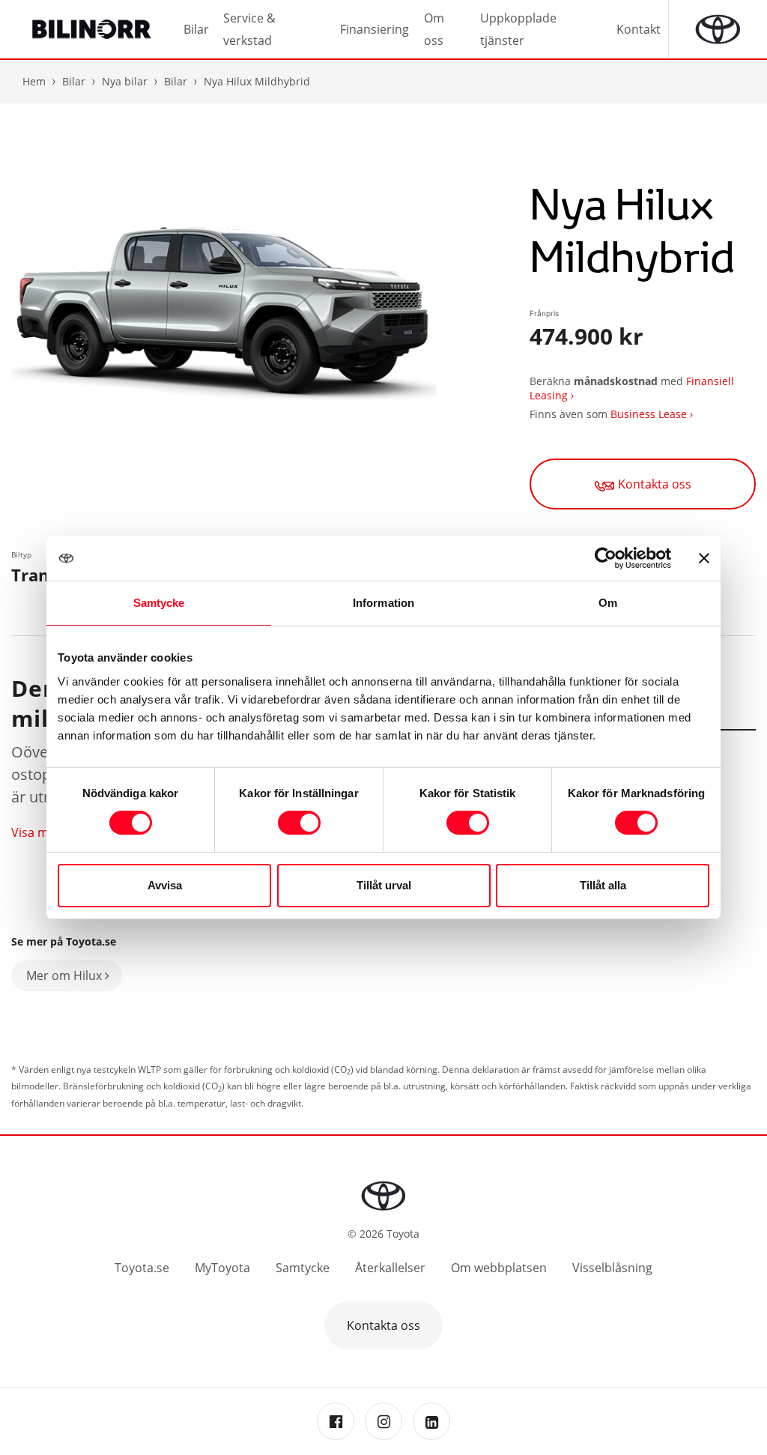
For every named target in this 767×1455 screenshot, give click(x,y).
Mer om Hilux (65, 975)
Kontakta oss (654, 484)
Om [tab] (607, 602)
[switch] (299, 823)
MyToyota (222, 1267)
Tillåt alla (603, 885)
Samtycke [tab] (159, 602)
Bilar (175, 81)
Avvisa (165, 885)
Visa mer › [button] (39, 832)
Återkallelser (390, 1267)
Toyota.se (142, 1267)
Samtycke (303, 1267)
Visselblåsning (612, 1267)
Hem (34, 81)
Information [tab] (383, 602)
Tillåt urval (384, 885)
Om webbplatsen (499, 1267)
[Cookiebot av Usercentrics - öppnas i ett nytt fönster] (605, 558)
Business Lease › (651, 414)
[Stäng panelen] (704, 558)
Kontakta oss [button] (383, 1325)
